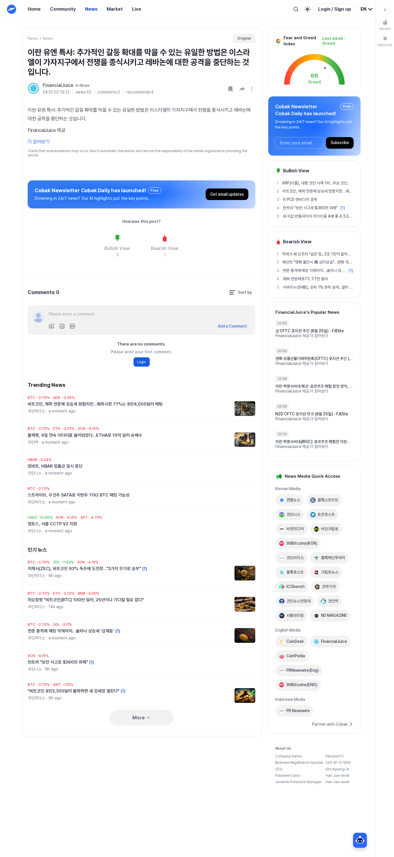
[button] (242, 88)
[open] (252, 88)
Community (63, 9)
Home (34, 9)
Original (244, 38)
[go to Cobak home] (11, 9)
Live (136, 9)
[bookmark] (230, 88)
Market (115, 9)
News (91, 9)
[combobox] (367, 9)
